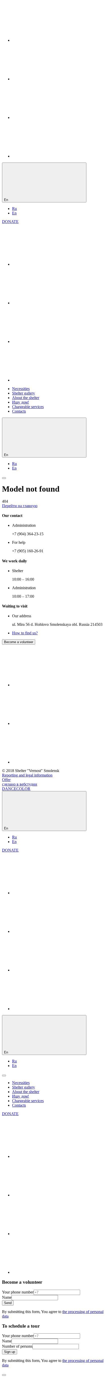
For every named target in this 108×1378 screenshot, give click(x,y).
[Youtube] (49, 117)
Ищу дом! (20, 402)
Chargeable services (28, 407)
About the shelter (25, 398)
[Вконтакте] (49, 40)
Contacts (19, 411)
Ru (14, 208)
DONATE (10, 221)
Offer (6, 780)
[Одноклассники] (49, 79)
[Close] (4, 1375)
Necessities (21, 389)
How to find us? (25, 633)
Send (8, 1303)
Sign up (9, 1352)
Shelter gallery (23, 393)
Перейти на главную (19, 506)
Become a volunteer (18, 642)
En (14, 213)
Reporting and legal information (27, 775)
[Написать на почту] (49, 156)
